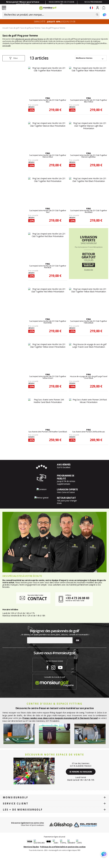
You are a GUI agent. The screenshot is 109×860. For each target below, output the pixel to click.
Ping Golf (94, 43)
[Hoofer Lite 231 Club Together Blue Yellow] (88, 79)
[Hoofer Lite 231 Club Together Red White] (47, 300)
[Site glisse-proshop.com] (85, 824)
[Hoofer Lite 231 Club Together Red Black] (88, 189)
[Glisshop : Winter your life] (47, 8)
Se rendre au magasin (80, 771)
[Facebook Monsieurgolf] (47, 667)
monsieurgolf (15, 797)
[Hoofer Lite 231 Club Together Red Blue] (47, 245)
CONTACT (37, 598)
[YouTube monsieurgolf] (60, 667)
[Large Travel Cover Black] (88, 355)
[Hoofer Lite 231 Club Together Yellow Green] (47, 355)
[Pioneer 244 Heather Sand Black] (47, 410)
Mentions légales (31, 846)
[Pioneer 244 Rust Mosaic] (88, 410)
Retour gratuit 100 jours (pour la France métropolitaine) (22, 3)
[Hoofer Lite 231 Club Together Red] (47, 189)
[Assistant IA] (104, 15)
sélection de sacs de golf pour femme (29, 39)
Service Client (15, 803)
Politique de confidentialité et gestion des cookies (63, 846)
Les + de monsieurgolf (23, 809)
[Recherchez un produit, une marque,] (97, 14)
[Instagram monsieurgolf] (53, 667)
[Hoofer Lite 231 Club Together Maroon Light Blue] (88, 134)
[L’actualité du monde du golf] (54, 683)
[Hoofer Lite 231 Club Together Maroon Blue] (47, 134)
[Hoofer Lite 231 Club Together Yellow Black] (88, 300)
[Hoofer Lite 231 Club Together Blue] (47, 79)
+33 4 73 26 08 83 (77, 598)
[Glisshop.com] (60, 824)
